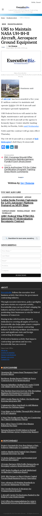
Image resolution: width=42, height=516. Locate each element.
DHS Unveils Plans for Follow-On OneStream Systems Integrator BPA (20, 400)
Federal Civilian (23, 211)
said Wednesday (31, 126)
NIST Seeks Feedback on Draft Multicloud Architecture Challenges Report (18, 471)
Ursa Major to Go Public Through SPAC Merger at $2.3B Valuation (21, 412)
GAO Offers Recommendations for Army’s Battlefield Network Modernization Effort (18, 502)
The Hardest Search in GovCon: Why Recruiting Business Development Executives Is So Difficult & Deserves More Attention (21, 393)
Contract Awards (8, 211)
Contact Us (5, 359)
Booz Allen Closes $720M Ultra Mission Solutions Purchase (17, 425)
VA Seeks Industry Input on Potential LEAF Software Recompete (19, 459)
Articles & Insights (8, 353)
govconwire (10, 367)
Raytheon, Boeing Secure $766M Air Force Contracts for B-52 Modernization (18, 379)
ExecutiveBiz (6, 292)
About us (4, 350)
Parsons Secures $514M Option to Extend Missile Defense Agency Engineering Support (20, 431)
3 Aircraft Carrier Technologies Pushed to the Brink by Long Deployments (20, 496)
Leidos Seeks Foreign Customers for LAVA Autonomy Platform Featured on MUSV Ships (19, 203)
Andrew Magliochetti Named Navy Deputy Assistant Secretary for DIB (18, 453)
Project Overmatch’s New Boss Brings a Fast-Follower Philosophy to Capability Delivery (20, 446)
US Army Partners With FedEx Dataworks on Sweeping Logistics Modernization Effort (20, 465)
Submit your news (7, 357)
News (33, 211)
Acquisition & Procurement (12, 197)
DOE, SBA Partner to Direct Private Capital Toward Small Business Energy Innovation (19, 477)
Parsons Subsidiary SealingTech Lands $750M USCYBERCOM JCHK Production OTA (20, 386)
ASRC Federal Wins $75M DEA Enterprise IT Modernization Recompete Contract (17, 218)
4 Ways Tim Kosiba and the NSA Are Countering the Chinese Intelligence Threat (21, 419)
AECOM (7, 99)
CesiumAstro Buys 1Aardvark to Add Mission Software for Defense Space (19, 406)
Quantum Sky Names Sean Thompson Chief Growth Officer (19, 373)
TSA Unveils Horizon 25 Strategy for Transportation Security (16, 490)
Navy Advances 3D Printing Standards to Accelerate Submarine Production (18, 484)
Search (37, 239)
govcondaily (10, 440)
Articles (28, 197)
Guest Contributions (8, 355)
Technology (7, 213)
